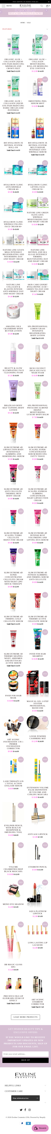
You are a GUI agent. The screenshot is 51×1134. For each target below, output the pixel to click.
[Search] (42, 6)
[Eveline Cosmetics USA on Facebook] (25, 1110)
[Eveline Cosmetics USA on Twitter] (21, 1110)
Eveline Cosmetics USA (20, 1117)
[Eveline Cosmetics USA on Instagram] (29, 1110)
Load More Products (25, 1017)
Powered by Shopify (37, 1117)
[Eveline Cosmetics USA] (25, 6)
